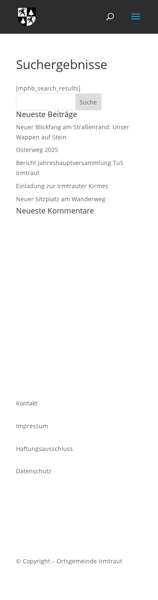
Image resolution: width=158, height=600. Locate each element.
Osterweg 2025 (37, 150)
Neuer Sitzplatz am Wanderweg (60, 199)
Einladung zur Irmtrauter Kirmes (62, 186)
